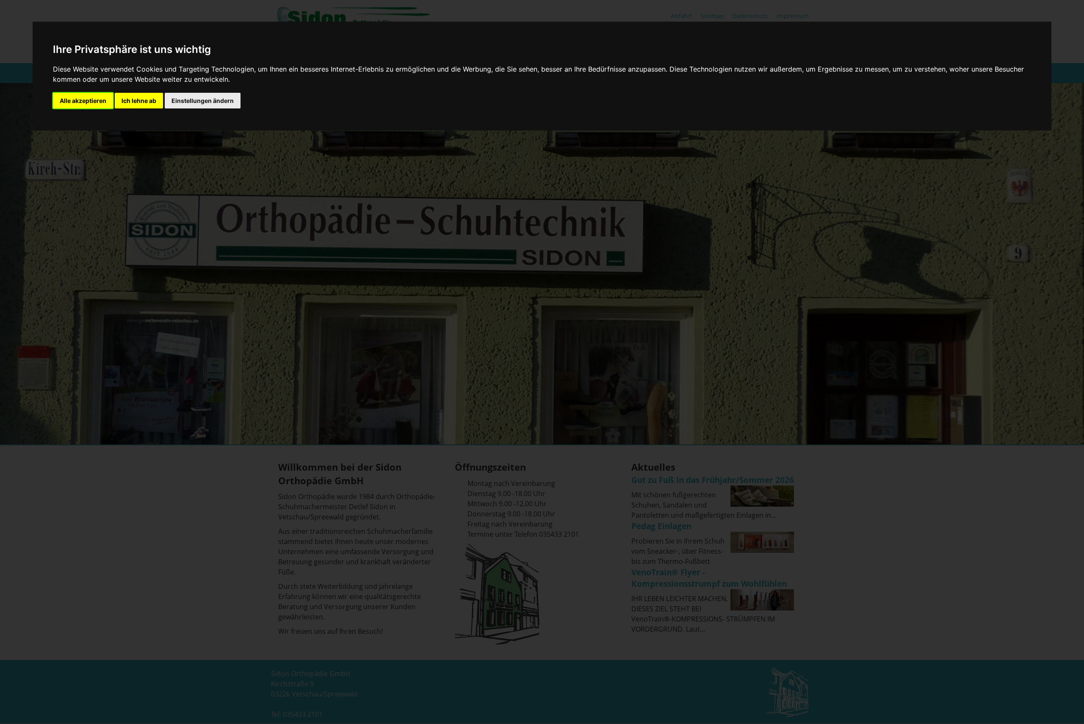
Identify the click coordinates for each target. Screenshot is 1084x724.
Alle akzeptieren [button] (83, 100)
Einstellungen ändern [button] (202, 100)
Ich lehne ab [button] (139, 100)
